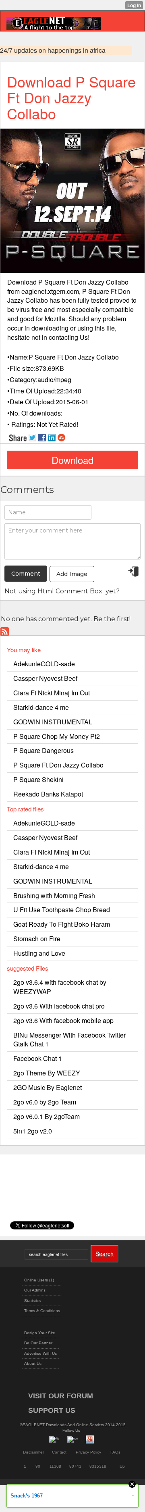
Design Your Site (39, 1333)
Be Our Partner (38, 1343)
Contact (59, 1452)
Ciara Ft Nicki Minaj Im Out (51, 692)
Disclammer (33, 1452)
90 (37, 1466)
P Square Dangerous (43, 750)
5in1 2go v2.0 (32, 1131)
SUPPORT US (51, 1410)
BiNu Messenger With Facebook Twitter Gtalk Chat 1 (69, 1039)
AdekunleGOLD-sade (44, 663)
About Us (32, 1363)
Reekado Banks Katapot (48, 794)
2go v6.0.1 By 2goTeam (46, 1116)
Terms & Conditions (42, 1310)
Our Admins (35, 1290)
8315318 (97, 1466)
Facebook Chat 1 (37, 1058)
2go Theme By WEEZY (46, 1072)
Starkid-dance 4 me (41, 707)
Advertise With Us (40, 1353)
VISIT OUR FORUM (60, 1396)
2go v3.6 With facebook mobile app (63, 1020)
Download (72, 460)
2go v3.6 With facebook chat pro (59, 1006)
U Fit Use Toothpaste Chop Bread (61, 909)
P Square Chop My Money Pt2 (56, 736)
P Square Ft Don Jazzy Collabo (58, 765)
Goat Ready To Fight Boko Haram (61, 924)
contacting (63, 337)
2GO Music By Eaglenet (47, 1087)
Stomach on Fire (36, 938)
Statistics (32, 1300)
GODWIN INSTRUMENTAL (52, 721)
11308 (55, 1466)
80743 (75, 1466)
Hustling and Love (39, 953)
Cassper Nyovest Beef (45, 678)
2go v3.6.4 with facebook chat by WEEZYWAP (59, 986)
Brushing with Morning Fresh (54, 895)
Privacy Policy (88, 1452)
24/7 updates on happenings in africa (53, 50)
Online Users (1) (39, 1280)
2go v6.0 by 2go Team (44, 1101)
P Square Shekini (38, 779)
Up (122, 1466)
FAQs (115, 1452)
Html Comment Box (69, 591)
